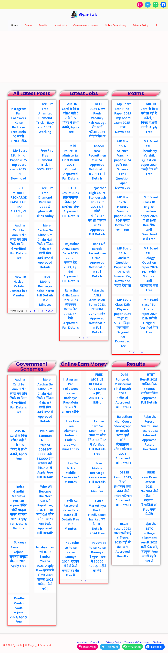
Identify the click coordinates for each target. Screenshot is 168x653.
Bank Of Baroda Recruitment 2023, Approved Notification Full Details (97, 260)
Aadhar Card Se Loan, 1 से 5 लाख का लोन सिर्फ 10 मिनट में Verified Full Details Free (18, 242)
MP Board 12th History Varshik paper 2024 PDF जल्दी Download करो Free (123, 213)
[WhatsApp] (155, 5)
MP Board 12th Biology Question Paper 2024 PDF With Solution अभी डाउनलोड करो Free (149, 269)
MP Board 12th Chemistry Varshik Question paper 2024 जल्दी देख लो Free (149, 157)
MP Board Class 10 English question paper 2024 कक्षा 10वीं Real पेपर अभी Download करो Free (149, 218)
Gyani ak (88, 14)
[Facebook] (163, 5)
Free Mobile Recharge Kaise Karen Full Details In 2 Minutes (45, 290)
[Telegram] (148, 5)
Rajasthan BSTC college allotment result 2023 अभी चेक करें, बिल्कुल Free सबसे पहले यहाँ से (149, 542)
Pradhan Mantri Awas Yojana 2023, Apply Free (18, 609)
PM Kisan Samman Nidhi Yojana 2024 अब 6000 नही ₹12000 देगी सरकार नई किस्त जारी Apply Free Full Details (45, 454)
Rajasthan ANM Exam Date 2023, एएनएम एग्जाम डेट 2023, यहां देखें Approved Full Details (71, 262)
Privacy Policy (140, 25)
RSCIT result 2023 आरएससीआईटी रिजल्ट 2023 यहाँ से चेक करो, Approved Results (122, 540)
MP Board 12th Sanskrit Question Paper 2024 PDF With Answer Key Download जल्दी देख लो (123, 267)
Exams (28, 25)
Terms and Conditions (136, 642)
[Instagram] (140, 5)
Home (14, 25)
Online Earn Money (115, 25)
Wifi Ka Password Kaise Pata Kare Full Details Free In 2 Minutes (70, 514)
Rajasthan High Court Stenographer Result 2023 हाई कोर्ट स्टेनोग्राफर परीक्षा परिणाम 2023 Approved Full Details (97, 211)
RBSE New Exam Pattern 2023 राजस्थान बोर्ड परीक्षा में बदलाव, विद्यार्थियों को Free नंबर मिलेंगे (149, 493)
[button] (155, 25)
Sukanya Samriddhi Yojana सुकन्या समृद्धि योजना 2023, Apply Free (19, 554)
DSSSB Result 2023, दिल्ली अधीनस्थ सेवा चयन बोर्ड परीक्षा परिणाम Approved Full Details (123, 489)
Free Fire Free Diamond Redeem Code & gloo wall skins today (45, 202)
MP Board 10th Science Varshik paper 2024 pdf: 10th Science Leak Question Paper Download (123, 164)
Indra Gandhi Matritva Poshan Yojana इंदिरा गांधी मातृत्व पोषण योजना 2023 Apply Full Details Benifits (18, 507)
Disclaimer (158, 642)
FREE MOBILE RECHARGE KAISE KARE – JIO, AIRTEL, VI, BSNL (18, 202)
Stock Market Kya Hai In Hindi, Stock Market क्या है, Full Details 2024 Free (97, 517)
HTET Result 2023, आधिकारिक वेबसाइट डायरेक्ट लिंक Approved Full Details (70, 202)
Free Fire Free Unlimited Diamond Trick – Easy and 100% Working (45, 118)
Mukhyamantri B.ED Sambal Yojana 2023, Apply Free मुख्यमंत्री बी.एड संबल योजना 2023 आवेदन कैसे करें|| (45, 568)
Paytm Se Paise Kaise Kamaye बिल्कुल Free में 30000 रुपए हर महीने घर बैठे (97, 557)
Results (43, 25)
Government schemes (85, 25)
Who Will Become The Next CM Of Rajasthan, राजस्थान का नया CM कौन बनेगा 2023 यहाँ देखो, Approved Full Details (45, 510)
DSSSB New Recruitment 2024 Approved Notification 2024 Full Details (97, 162)
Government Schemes (32, 366)
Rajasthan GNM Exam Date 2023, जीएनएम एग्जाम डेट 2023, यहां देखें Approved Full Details (71, 309)
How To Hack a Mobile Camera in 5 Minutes (18, 286)
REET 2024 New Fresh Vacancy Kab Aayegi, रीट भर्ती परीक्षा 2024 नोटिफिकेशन (97, 120)
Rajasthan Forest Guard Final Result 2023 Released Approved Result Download (149, 433)
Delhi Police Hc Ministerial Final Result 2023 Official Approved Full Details (70, 162)
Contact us (96, 642)
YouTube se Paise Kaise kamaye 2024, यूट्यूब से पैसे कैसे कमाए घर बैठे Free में (70, 559)
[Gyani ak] (74, 14)
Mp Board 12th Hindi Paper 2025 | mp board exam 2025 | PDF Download (19, 164)
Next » (49, 310)
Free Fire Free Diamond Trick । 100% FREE (45, 160)
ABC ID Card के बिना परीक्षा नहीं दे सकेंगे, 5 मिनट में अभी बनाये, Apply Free (70, 118)
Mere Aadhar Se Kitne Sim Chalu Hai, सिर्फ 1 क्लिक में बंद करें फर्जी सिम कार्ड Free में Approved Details (45, 246)
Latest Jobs (84, 93)
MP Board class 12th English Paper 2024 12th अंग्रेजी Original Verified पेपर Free (149, 316)
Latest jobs (60, 25)
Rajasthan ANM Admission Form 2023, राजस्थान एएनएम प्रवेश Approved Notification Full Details (97, 311)
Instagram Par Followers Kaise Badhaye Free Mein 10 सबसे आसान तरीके (18, 125)
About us (82, 642)
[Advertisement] (84, 55)
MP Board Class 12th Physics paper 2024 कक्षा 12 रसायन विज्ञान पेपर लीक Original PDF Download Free (123, 323)
